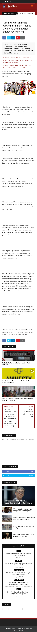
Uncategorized (18, 570)
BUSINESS (12, 608)
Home (15, 630)
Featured (18, 560)
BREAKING (5, 608)
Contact (21, 630)
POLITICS (30, 608)
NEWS (18, 551)
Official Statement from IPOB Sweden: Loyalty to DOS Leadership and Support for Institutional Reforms (18, 60)
